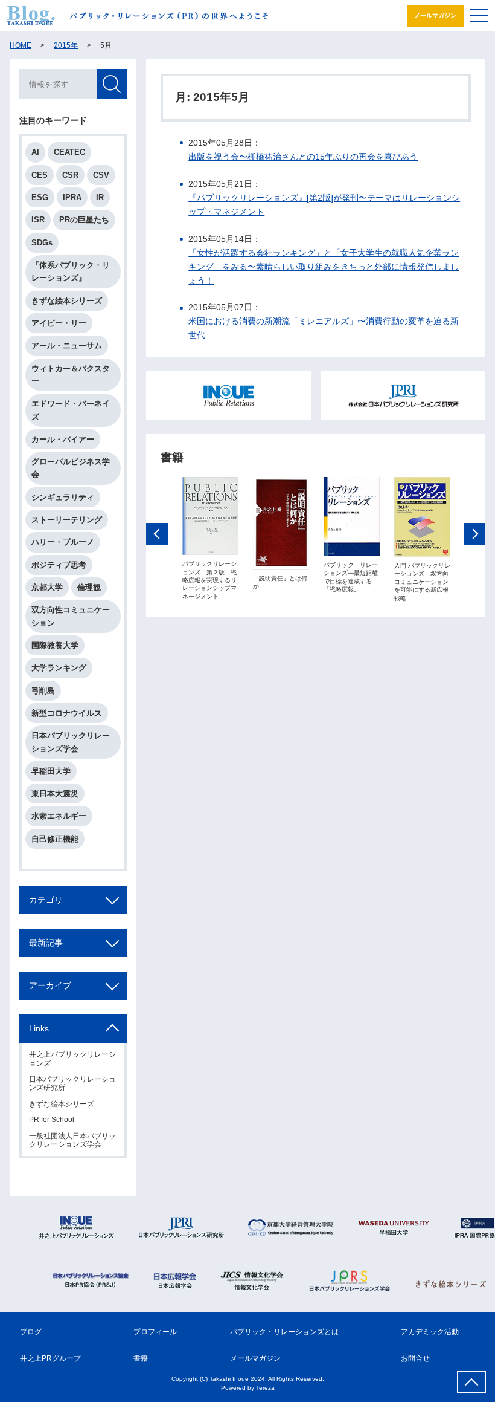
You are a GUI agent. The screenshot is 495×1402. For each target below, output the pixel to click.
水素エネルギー (58, 815)
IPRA (72, 197)
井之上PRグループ (50, 1358)
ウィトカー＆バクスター (70, 375)
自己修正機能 (54, 838)
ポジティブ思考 (58, 565)
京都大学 (47, 587)
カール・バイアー (62, 439)
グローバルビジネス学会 (70, 468)
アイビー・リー (58, 323)
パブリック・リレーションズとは (284, 1332)
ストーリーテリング (66, 519)
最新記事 (46, 942)
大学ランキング (58, 667)
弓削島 (43, 690)
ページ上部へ (471, 1382)
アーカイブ (50, 985)
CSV (101, 175)
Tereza (265, 1387)
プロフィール (155, 1332)
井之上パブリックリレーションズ (72, 1058)
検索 (112, 84)
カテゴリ (46, 899)
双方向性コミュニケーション (70, 616)
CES (39, 175)
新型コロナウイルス (66, 713)
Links (39, 1028)
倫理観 (89, 587)
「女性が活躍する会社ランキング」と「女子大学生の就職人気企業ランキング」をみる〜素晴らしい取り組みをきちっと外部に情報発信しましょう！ (323, 266)
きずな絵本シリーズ (66, 300)
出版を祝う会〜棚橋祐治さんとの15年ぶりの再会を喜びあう (303, 156)
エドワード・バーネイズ (70, 410)
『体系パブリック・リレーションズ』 (70, 271)
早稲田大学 (51, 771)
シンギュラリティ (62, 497)
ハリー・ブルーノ (62, 542)
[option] (210, 538)
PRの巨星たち (84, 219)
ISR (38, 219)
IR (100, 197)
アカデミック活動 (430, 1332)
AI (35, 152)
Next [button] (474, 534)
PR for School (51, 1119)
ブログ (31, 1332)
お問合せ (415, 1358)
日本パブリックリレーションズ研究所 (72, 1083)
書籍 (140, 1358)
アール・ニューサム (66, 345)
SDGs (42, 242)
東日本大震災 (54, 793)
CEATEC (69, 152)
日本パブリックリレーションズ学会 (70, 742)
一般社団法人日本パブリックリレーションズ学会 (72, 1140)
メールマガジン (435, 15)
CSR (70, 175)
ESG (39, 197)
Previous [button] (157, 534)
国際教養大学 (54, 645)
